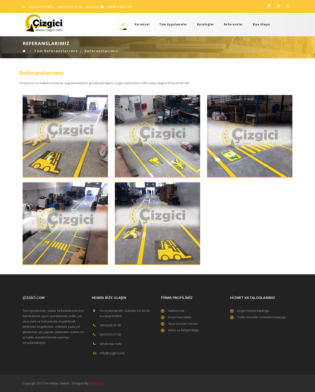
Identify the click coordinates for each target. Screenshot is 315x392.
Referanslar (233, 24)
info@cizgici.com (119, 6)
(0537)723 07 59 (67, 7)
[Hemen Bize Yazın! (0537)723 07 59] (288, 6)
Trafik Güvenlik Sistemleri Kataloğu (261, 317)
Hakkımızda (176, 311)
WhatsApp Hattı (111, 344)
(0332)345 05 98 (39, 7)
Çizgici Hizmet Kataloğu (253, 311)
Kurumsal (141, 24)
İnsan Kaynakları (180, 317)
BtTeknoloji (96, 383)
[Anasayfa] (122, 24)
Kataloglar (205, 24)
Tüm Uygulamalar (173, 24)
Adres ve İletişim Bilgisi (183, 330)
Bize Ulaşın (261, 24)
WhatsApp (92, 7)
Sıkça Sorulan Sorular (183, 324)
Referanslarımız (102, 51)
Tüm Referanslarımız (56, 51)
